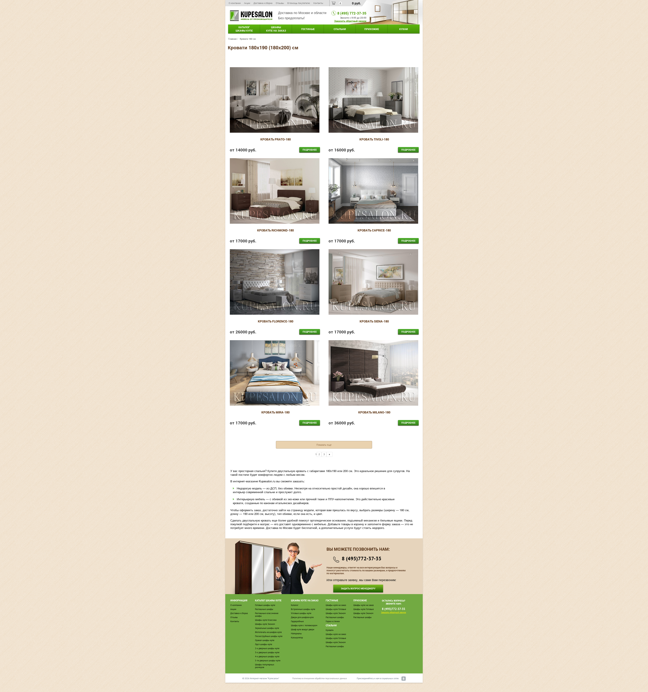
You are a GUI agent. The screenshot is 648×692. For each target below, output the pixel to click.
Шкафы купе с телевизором (304, 625)
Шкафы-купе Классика (265, 620)
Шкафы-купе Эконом (265, 624)
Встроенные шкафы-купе (303, 609)
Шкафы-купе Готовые (336, 609)
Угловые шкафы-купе (301, 613)
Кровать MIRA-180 (275, 412)
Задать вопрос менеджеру (358, 588)
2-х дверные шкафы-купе (267, 648)
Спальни (340, 29)
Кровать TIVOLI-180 (374, 139)
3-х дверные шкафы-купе (267, 652)
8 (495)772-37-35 (361, 558)
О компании (235, 3)
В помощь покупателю (298, 3)
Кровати (329, 630)
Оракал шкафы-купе (264, 640)
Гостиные (308, 29)
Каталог (244, 28)
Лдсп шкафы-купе (263, 644)
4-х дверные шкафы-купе (267, 656)
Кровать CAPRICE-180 (374, 230)
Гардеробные (297, 621)
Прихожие (371, 29)
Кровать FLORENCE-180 (275, 321)
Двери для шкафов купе (302, 617)
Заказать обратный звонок (350, 21)
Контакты (318, 3)
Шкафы (276, 28)
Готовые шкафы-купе (265, 605)
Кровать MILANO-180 (374, 412)
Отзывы (280, 3)
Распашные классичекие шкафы (266, 614)
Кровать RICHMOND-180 (275, 230)
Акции (247, 3)
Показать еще (324, 444)
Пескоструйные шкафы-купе (268, 636)
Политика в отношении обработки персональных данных (319, 678)
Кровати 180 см (248, 38)
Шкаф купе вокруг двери (302, 629)
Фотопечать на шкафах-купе (268, 632)
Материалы (296, 633)
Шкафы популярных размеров (264, 666)
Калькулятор (297, 637)
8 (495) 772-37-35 (351, 13)
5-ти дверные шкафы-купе (267, 660)
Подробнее (310, 149)
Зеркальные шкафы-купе (267, 628)
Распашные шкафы (264, 609)
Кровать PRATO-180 (275, 139)
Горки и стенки (333, 621)
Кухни (403, 29)
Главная (232, 38)
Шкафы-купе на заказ (336, 605)
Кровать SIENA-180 (374, 321)
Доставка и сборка (262, 3)
